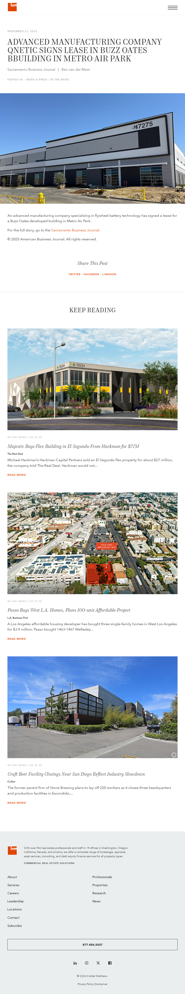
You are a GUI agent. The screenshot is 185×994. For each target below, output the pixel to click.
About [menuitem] (12, 877)
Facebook (92, 274)
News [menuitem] (96, 901)
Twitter (75, 274)
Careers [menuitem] (13, 893)
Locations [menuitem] (14, 909)
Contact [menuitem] (13, 918)
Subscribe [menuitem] (14, 926)
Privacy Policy (86, 984)
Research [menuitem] (99, 893)
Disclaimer (101, 984)
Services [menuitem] (13, 885)
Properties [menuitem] (100, 885)
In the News (59, 79)
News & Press (36, 79)
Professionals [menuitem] (102, 877)
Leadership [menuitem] (15, 901)
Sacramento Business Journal (75, 230)
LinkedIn (109, 274)
